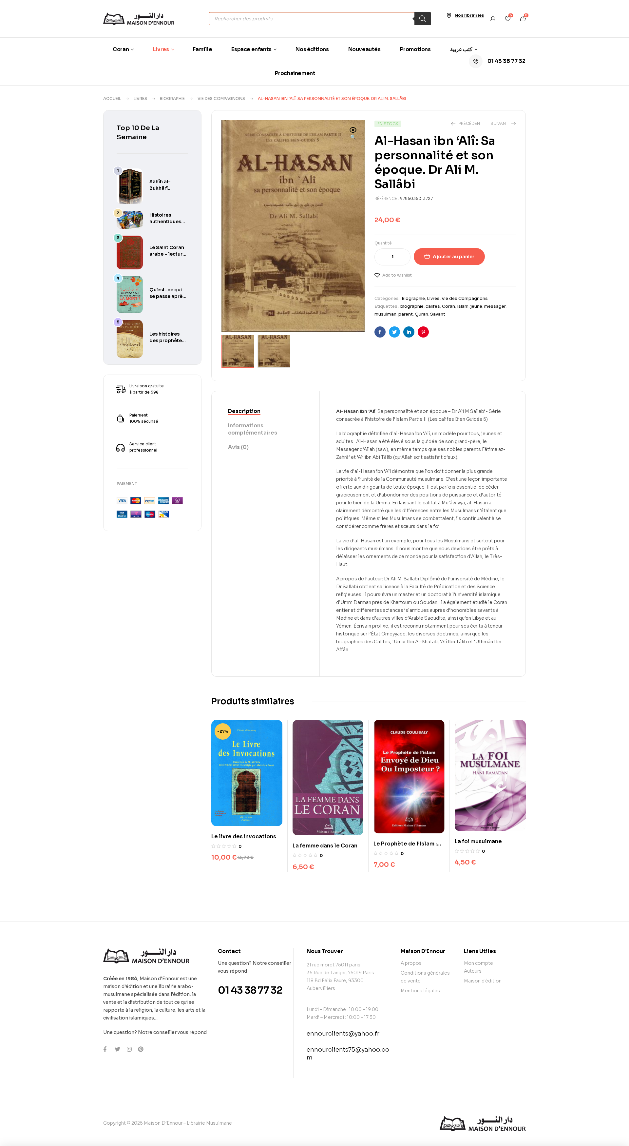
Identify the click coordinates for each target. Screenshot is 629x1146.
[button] (353, 134)
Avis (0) (238, 447)
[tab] (265, 412)
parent (405, 314)
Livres (140, 98)
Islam (462, 306)
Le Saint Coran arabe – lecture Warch (167, 253)
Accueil (112, 98)
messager (494, 306)
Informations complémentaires (252, 429)
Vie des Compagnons (221, 98)
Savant (437, 314)
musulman (385, 314)
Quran (421, 314)
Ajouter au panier (453, 257)
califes (433, 306)
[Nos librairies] (448, 15)
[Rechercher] (422, 18)
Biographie (172, 98)
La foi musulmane (478, 841)
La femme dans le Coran (325, 845)
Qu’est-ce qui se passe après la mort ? (167, 296)
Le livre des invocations (243, 836)
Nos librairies (469, 15)
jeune (476, 306)
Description (244, 411)
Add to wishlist (397, 275)
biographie (412, 306)
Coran (448, 306)
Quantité (383, 243)
